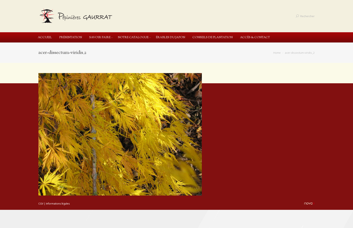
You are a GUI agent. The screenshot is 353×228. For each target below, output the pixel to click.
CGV (40, 203)
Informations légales (58, 203)
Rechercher (307, 16)
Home (277, 52)
